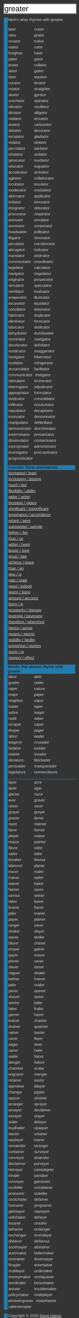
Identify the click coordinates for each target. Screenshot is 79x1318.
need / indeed (20, 586)
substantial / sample (25, 526)
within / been (19, 544)
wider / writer (19, 497)
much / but (17, 485)
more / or (16, 652)
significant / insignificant (28, 509)
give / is (14, 574)
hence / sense (20, 628)
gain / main (17, 580)
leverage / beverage (25, 616)
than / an (16, 568)
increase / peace (22, 503)
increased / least (22, 473)
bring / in (15, 604)
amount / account (23, 598)
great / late (17, 556)
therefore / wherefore (26, 622)
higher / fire (18, 532)
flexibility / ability (22, 491)
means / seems (21, 634)
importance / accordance (29, 515)
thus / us (15, 538)
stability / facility (21, 640)
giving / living (19, 592)
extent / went (19, 520)
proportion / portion (24, 646)
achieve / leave (21, 562)
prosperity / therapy (25, 610)
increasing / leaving (24, 479)
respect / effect (21, 658)
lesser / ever (19, 550)
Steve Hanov (50, 1316)
